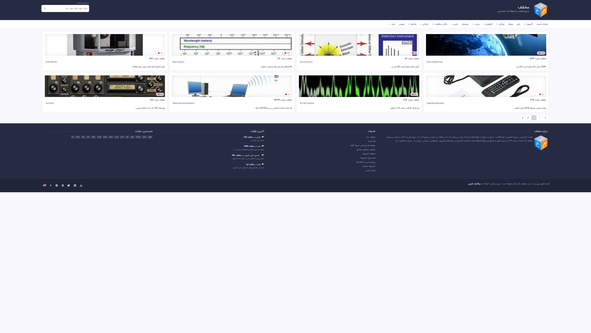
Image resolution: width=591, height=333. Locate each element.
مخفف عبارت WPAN (283, 100)
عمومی (402, 24)
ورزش (477, 24)
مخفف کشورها (369, 154)
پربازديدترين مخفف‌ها (365, 162)
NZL (93, 137)
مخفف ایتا (250, 164)
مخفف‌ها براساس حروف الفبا (362, 145)
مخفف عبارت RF (285, 58)
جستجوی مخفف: (82, 3)
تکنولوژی (489, 24)
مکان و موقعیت (441, 24)
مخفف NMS (249, 146)
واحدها (413, 24)
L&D (132, 137)
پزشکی (501, 24)
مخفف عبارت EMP (538, 58)
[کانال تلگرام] (57, 185)
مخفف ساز (370, 137)
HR (127, 137)
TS (73, 137)
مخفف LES (248, 137)
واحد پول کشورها (368, 158)
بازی (518, 24)
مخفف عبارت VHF (411, 100)
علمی (456, 24)
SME (150, 137)
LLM (116, 137)
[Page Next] (522, 117)
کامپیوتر (529, 24)
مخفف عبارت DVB (538, 100)
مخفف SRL (236, 155)
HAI (83, 137)
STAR (138, 137)
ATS (122, 137)
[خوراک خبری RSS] (75, 185)
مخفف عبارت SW (157, 100)
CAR (144, 137)
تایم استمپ (370, 170)
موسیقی (465, 24)
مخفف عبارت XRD (157, 58)
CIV (88, 137)
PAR (77, 137)
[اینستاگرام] (63, 185)
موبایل (510, 24)
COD (99, 137)
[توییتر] (69, 185)
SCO (111, 137)
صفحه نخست (542, 24)
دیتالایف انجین (474, 184)
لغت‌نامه (371, 141)
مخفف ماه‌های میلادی (365, 149)
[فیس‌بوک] (51, 185)
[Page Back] (545, 117)
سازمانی (425, 24)
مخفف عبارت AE (412, 58)
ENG (105, 137)
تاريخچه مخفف (368, 166)
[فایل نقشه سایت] (81, 185)
